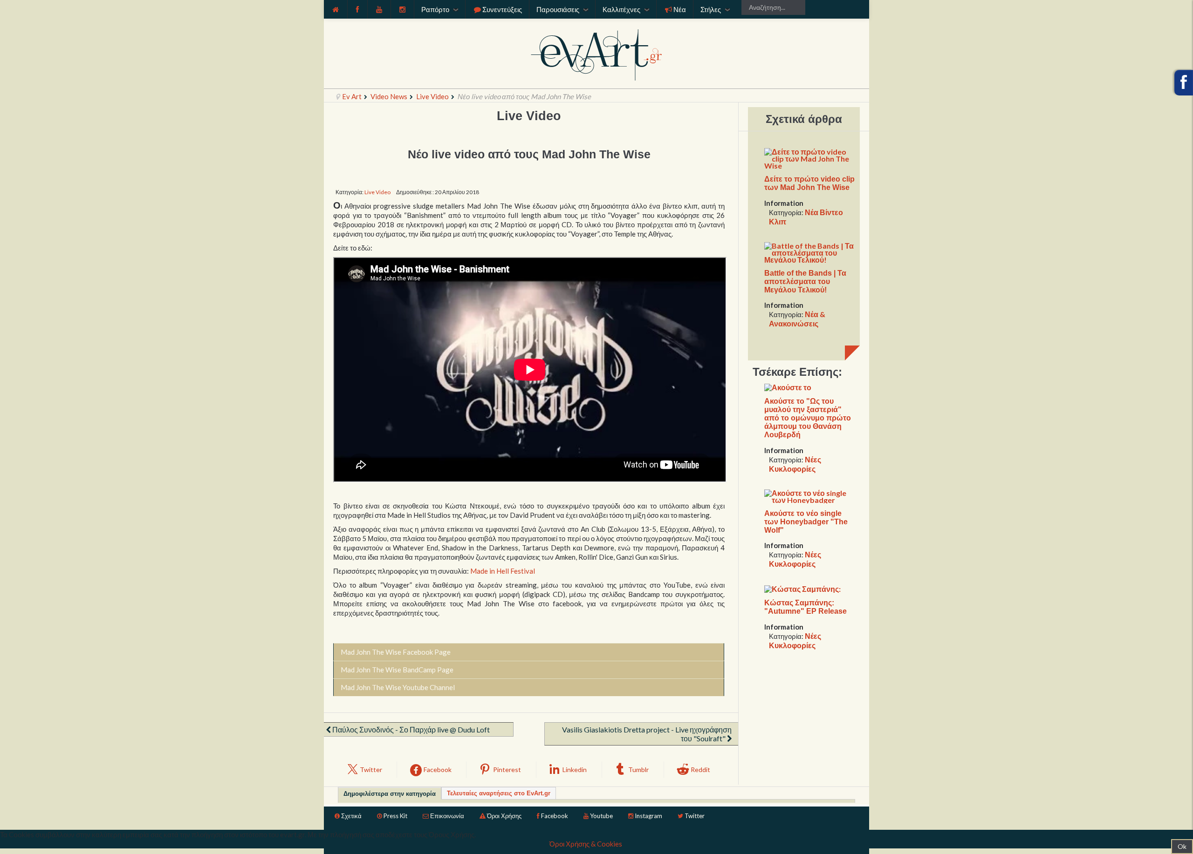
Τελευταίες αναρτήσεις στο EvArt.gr (498, 793)
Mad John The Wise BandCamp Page (397, 669)
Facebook (554, 816)
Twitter (695, 816)
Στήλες (710, 9)
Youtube (601, 816)
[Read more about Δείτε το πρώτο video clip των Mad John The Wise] (809, 157)
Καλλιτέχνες (621, 9)
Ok (1182, 846)
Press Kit (395, 816)
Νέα (679, 9)
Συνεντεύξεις (502, 9)
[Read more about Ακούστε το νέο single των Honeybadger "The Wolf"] (809, 495)
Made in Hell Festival (502, 571)
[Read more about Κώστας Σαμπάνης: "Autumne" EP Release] (802, 587)
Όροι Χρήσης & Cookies (585, 844)
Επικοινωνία (447, 816)
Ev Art (352, 96)
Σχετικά (351, 816)
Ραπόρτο (435, 9)
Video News (388, 96)
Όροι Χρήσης (504, 816)
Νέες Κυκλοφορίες (795, 464)
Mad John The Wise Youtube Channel (398, 687)
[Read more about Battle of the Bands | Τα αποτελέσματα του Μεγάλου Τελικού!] (809, 251)
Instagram (648, 816)
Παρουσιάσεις (557, 9)
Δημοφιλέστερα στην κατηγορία (389, 793)
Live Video (432, 96)
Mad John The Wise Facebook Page (396, 652)
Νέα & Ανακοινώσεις (797, 319)
